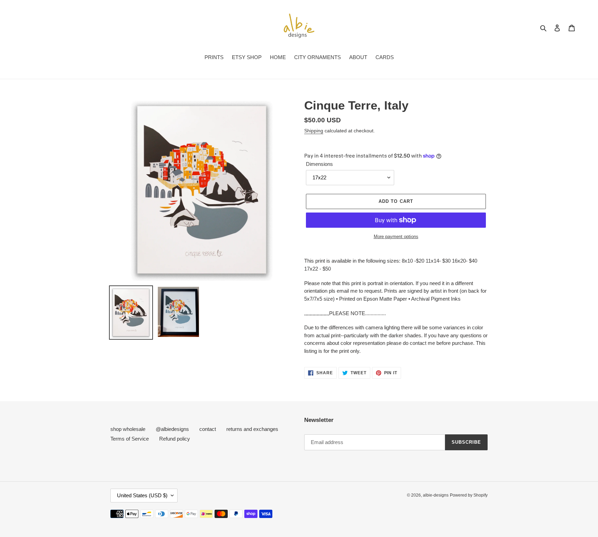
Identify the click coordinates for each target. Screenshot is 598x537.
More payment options (396, 236)
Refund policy (174, 439)
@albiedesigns (172, 429)
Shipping (313, 130)
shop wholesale (127, 429)
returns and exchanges (252, 429)
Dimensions (319, 164)
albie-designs (435, 495)
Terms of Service (129, 439)
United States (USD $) (142, 495)
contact (207, 429)
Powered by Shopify (469, 495)
